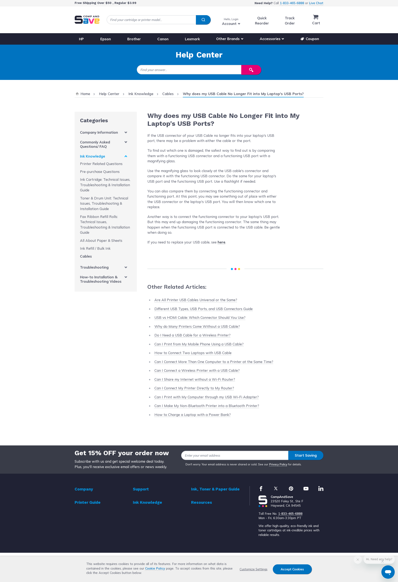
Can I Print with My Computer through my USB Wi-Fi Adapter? (206, 397)
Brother (134, 39)
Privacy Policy (278, 464)
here (221, 242)
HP (81, 39)
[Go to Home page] (87, 20)
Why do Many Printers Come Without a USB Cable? (197, 326)
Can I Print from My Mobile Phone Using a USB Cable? (199, 344)
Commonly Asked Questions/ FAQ (95, 144)
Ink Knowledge (92, 156)
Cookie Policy (155, 568)
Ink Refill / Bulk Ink (95, 248)
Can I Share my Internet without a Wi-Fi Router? (194, 379)
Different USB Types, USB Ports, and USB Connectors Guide (203, 309)
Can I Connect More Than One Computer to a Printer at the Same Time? (213, 361)
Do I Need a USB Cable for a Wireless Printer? (192, 335)
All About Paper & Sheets (101, 240)
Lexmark (192, 39)
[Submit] (203, 20)
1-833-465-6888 (292, 3)
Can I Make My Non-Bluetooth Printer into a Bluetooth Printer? (206, 405)
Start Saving (306, 455)
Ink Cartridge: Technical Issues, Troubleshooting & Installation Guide (105, 184)
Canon (163, 39)
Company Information (99, 132)
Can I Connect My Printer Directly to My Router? (194, 388)
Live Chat (316, 3)
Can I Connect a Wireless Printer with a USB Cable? (197, 370)
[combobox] (159, 19)
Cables (86, 256)
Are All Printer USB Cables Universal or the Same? (195, 300)
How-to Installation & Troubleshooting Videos (100, 279)
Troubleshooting (94, 267)
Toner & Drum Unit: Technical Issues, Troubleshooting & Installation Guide (104, 203)
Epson (105, 39)
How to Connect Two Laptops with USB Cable (193, 353)
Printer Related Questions (101, 163)
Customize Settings (253, 569)
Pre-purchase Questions (100, 171)
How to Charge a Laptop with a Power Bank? (192, 414)
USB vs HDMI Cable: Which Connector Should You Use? (199, 317)
